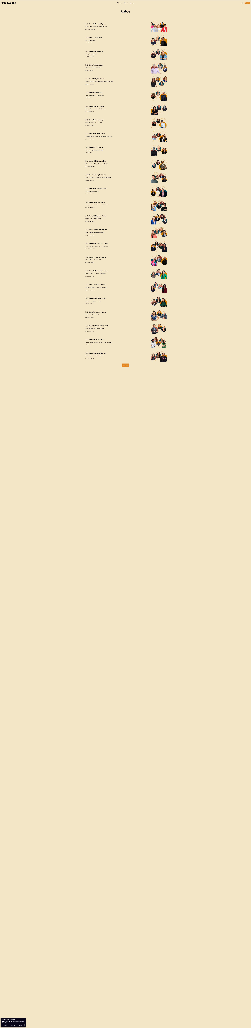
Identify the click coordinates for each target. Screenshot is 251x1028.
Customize (13, 1025)
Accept (5, 1025)
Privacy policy (9, 1021)
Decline (20, 1025)
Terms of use (17, 1021)
